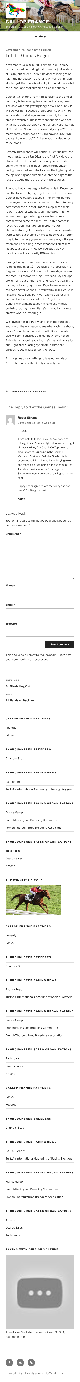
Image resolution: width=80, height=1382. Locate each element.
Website (11, 623)
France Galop (14, 812)
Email (10, 604)
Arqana (10, 866)
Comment (13, 534)
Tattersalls (13, 850)
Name (10, 585)
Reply (21, 498)
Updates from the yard (29, 391)
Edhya (10, 735)
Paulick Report (15, 781)
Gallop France (27, 22)
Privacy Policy (14, 1373)
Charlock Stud (15, 758)
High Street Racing (23, 345)
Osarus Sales (14, 858)
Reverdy (11, 728)
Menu (42, 36)
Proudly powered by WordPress (44, 1373)
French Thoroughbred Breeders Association (34, 827)
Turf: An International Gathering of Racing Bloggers (39, 789)
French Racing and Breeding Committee (32, 820)
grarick (45, 50)
